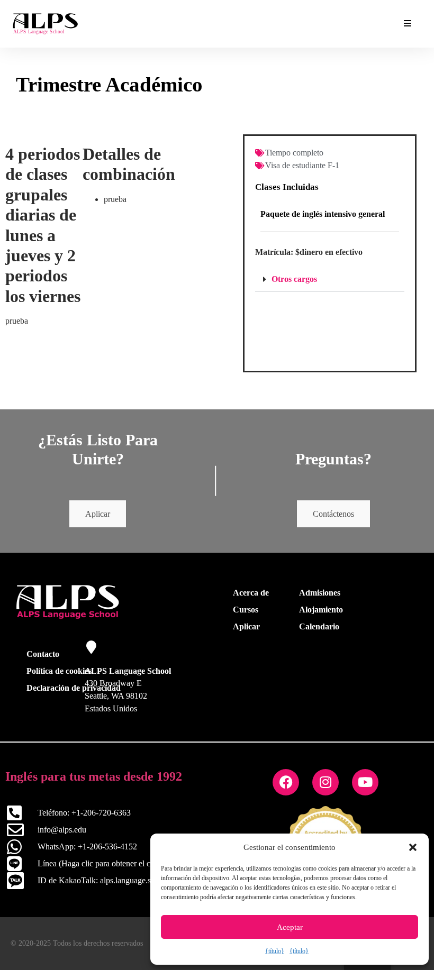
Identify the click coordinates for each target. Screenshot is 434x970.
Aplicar (97, 513)
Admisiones (319, 592)
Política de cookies (59, 670)
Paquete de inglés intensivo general (322, 213)
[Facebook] (286, 782)
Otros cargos (294, 278)
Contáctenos (333, 513)
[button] (413, 847)
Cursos (245, 609)
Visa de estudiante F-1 (302, 165)
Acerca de (251, 592)
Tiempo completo (294, 152)
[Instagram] (325, 782)
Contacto (42, 653)
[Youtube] (365, 782)
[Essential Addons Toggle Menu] (407, 24)
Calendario (319, 626)
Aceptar (290, 927)
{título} (274, 951)
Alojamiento (321, 609)
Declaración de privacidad (73, 687)
